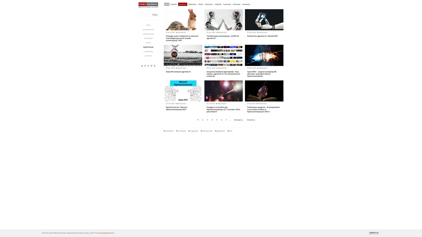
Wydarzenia (209, 4)
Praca (148, 43)
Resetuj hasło (208, 131)
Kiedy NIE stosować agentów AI (178, 72)
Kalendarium (148, 30)
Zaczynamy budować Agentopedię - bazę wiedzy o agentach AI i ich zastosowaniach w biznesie (223, 74)
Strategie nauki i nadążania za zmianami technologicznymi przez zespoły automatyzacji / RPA (182, 38)
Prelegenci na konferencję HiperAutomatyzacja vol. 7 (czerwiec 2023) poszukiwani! (223, 109)
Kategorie (148, 38)
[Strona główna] (148, 6)
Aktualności (182, 4)
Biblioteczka (192, 4)
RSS (231, 131)
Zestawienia (246, 4)
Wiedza (200, 4)
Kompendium (148, 34)
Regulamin (221, 131)
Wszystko (174, 4)
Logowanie (148, 51)
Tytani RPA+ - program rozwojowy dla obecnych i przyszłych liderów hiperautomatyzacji (261, 74)
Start (148, 25)
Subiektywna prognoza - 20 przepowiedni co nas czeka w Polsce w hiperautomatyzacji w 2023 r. (263, 109)
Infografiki (218, 4)
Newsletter (170, 131)
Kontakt (148, 56)
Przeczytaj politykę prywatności (104, 233)
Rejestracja (148, 47)
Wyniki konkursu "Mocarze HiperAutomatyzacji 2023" (176, 108)
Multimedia (236, 4)
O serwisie (182, 131)
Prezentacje (227, 4)
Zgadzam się (374, 232)
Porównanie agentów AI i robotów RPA (262, 36)
